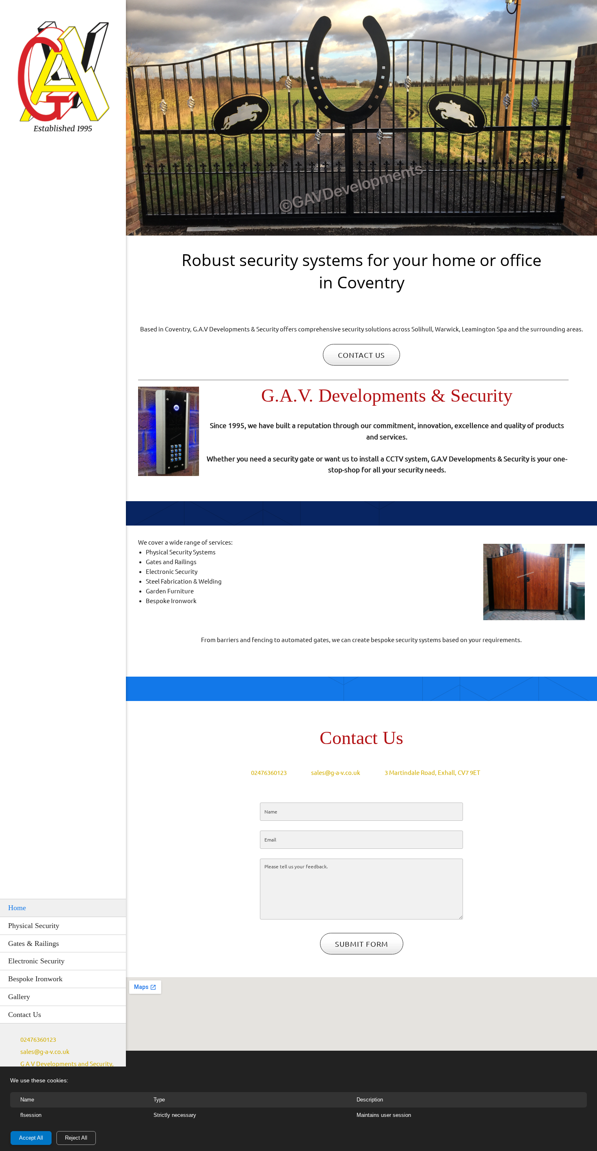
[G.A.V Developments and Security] (63, 78)
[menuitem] (63, 908)
